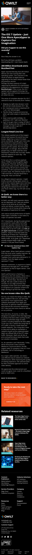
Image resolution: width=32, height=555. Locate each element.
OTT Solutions (21, 479)
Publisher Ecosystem (7, 493)
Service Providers (7, 489)
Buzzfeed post (6, 89)
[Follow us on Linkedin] (8, 537)
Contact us (10, 402)
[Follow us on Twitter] (5, 537)
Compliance (20, 497)
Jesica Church (10, 28)
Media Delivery (5, 481)
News (3, 503)
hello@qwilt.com (6, 520)
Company (20, 489)
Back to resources (8, 378)
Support (20, 501)
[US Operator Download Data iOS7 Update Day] (16, 247)
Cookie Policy (20, 552)
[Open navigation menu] (29, 3)
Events (3, 505)
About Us (20, 493)
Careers (19, 491)
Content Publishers (5, 478)
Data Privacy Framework (11, 552)
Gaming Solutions (22, 483)
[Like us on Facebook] (2, 537)
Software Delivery (22, 481)
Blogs (3, 511)
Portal (19, 505)
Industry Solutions (24, 477)
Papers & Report (6, 507)
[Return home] (9, 3)
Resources (5, 501)
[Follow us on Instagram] (11, 537)
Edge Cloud (4, 491)
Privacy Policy (3, 552)
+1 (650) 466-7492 (6, 522)
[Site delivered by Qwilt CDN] (16, 543)
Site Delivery (5, 483)
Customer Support (7, 525)
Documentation (22, 503)
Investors (20, 495)
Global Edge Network (7, 485)
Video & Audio (5, 509)
